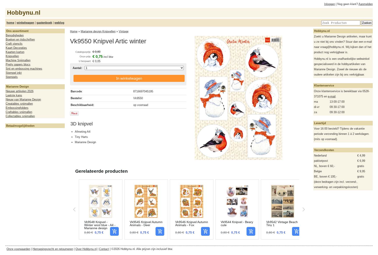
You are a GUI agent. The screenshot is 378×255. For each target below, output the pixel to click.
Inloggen (329, 4)
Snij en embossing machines (24, 68)
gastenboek (44, 22)
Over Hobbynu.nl (86, 249)
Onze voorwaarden (18, 249)
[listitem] (100, 209)
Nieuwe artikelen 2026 (19, 91)
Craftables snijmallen (19, 112)
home (10, 22)
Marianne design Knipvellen (98, 31)
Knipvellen (12, 56)
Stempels (12, 77)
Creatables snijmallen (19, 103)
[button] (74, 209)
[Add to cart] (114, 231)
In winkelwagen (129, 78)
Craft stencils (14, 43)
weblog (59, 22)
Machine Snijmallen (18, 60)
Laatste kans (14, 95)
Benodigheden (15, 35)
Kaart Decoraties (16, 47)
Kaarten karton (15, 52)
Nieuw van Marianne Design (23, 99)
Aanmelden (366, 4)
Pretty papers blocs (18, 64)
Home (73, 31)
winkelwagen (25, 22)
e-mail (332, 96)
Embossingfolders (17, 107)
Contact (104, 249)
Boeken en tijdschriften (20, 39)
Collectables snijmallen (20, 116)
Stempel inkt (14, 72)
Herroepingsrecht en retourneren (53, 249)
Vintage (123, 31)
